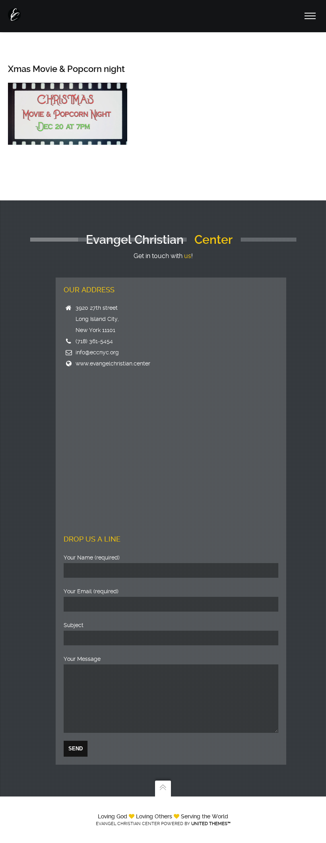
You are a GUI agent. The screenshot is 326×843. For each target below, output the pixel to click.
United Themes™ (211, 823)
